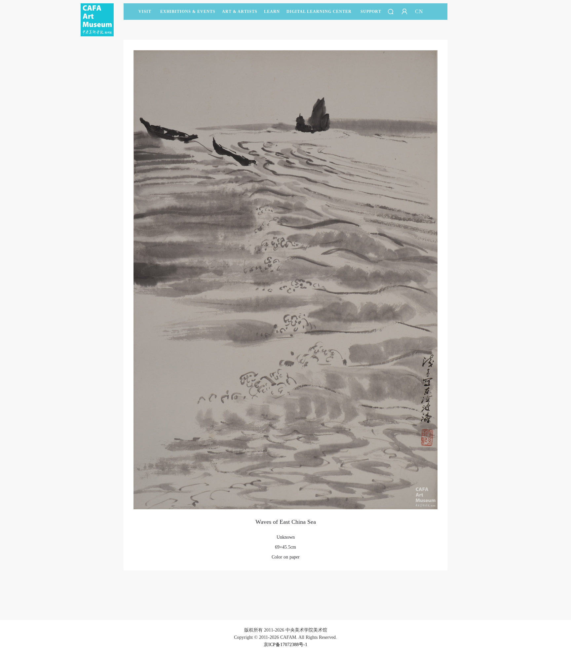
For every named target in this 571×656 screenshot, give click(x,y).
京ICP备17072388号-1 (285, 644)
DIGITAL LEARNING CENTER (319, 11)
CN (419, 11)
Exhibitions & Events (187, 11)
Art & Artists (239, 11)
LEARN (272, 11)
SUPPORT (371, 11)
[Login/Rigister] (404, 11)
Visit (144, 11)
